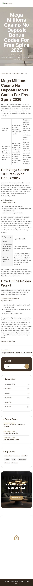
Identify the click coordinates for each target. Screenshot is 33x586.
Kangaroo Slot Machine (8, 341)
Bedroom (8, 388)
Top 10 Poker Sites (6, 300)
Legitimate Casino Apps (8, 202)
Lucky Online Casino (7, 200)
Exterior (7, 459)
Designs (17, 455)
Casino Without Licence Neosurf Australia (14, 425)
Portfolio (3, 547)
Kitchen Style (22, 459)
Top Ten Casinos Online (11, 439)
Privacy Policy (5, 550)
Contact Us (4, 526)
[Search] (26, 366)
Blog (17, 526)
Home (13, 459)
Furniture (8, 397)
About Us (4, 523)
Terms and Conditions (23, 550)
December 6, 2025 (9, 423)
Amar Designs (18, 581)
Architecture (10, 384)
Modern (7, 462)
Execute (24, 455)
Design (7, 393)
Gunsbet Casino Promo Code (10, 298)
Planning (14, 462)
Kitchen (8, 406)
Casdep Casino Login (11, 433)
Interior (8, 402)
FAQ (17, 523)
